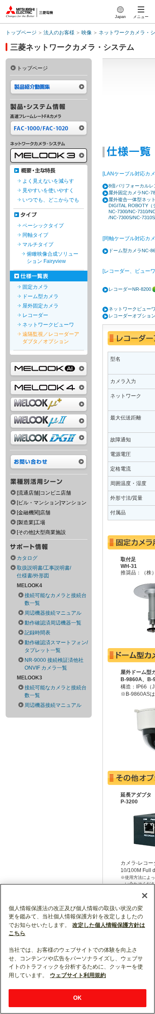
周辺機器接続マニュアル (53, 613)
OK (77, 998)
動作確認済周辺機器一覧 (53, 623)
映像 (86, 33)
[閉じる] (144, 895)
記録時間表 (37, 633)
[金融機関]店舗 (33, 513)
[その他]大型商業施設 (41, 532)
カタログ (27, 558)
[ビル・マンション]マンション (52, 503)
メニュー (141, 17)
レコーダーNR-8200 (129, 289)
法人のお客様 (58, 33)
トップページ (21, 33)
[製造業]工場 (31, 522)
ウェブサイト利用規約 (78, 975)
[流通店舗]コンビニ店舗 (44, 493)
